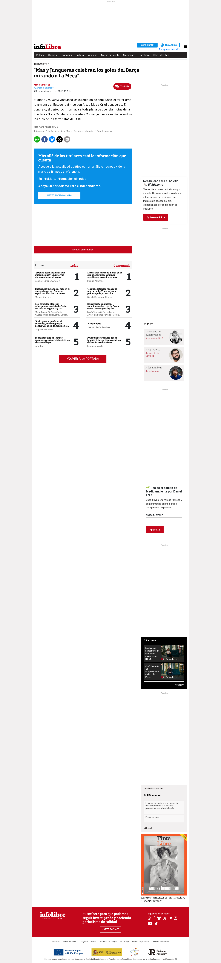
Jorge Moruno (152, 371)
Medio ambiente (110, 55)
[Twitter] (165, 918)
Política (40, 55)
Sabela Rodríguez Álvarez (47, 281)
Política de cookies (161, 941)
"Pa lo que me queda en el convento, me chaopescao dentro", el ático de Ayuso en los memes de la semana (52, 325)
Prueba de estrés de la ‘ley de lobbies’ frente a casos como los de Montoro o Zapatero (104, 340)
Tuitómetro (39, 131)
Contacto (56, 941)
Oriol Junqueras (104, 131)
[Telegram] (170, 918)
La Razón (52, 131)
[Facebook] (154, 918)
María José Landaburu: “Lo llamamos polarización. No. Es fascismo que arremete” (152, 653)
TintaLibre (144, 55)
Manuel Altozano (43, 297)
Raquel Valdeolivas (44, 329)
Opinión (52, 55)
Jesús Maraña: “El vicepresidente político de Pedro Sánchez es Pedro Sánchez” (152, 671)
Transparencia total (168, 49)
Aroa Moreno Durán (155, 338)
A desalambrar (154, 367)
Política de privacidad (141, 941)
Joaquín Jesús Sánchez (98, 327)
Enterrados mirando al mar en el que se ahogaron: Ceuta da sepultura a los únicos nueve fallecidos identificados (52, 292)
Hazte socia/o (110, 929)
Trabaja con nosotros (88, 941)
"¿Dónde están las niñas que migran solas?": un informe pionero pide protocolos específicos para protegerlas (50, 276)
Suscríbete (147, 45)
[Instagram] (175, 918)
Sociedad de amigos (108, 941)
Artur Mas (65, 131)
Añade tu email (154, 515)
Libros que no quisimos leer (153, 333)
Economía (66, 55)
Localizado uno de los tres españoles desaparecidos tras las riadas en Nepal (52, 340)
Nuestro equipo (69, 941)
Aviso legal (124, 941)
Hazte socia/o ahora (59, 195)
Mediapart (129, 55)
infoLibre (39, 346)
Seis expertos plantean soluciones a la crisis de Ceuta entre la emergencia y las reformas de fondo (50, 307)
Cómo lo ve (150, 640)
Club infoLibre (161, 55)
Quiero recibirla (156, 217)
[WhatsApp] (149, 918)
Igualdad (92, 55)
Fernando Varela (95, 346)
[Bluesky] (159, 918)
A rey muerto (94, 323)
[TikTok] (156, 923)
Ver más (148, 828)
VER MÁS (179, 685)
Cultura (80, 55)
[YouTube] (150, 923)
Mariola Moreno (42, 85)
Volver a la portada (83, 358)
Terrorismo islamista (83, 131)
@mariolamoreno (45, 88)
